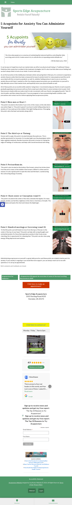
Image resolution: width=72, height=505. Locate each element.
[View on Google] (26, 377)
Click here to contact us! (36, 325)
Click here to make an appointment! (36, 285)
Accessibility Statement (36, 479)
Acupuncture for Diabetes (7, 277)
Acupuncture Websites (15, 483)
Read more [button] (28, 391)
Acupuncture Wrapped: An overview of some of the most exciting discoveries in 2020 (43, 277)
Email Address (28, 429)
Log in (41, 490)
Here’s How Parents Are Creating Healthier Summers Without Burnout (36, 461)
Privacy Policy (38, 485)
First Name (26, 436)
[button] (2, 204)
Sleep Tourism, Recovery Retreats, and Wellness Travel (36, 465)
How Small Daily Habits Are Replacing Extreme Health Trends (36, 468)
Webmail (32, 490)
